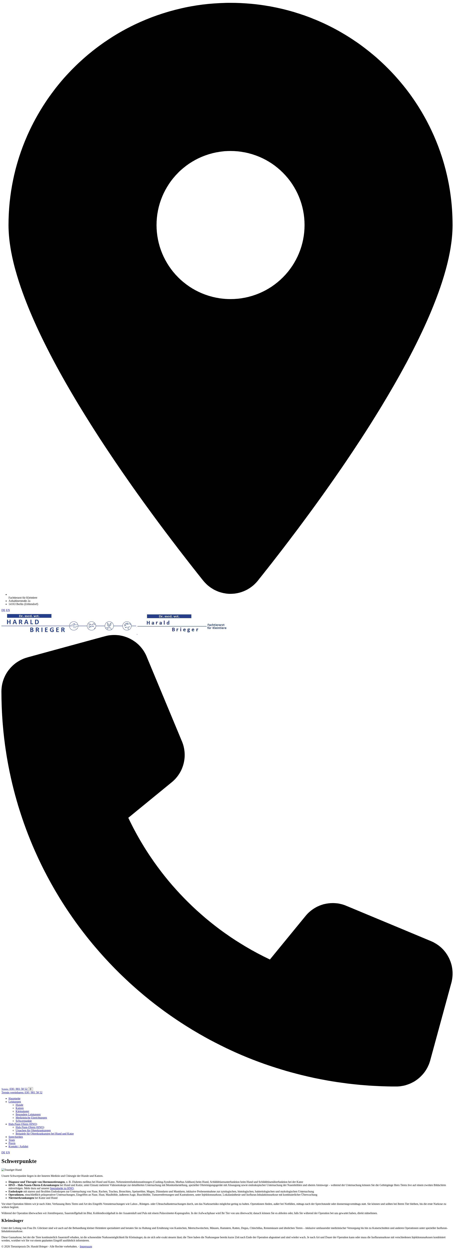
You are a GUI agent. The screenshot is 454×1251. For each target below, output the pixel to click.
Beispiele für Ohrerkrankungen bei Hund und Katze (45, 1133)
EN (8, 610)
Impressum (86, 1246)
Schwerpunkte (24, 1120)
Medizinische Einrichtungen (31, 1117)
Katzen (20, 1108)
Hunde (19, 1104)
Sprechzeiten (16, 1136)
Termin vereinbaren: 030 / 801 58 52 (21, 1092)
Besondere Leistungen (28, 1114)
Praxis (12, 1143)
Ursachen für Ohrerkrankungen (33, 1130)
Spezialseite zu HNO (62, 1188)
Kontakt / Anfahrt (18, 1146)
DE (3, 610)
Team (12, 1139)
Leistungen (15, 1101)
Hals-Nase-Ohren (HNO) (23, 1124)
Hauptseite (14, 1098)
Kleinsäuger (22, 1111)
